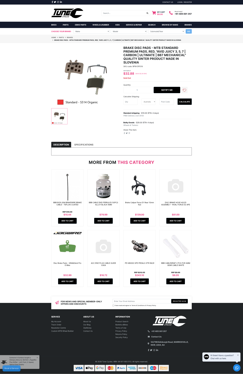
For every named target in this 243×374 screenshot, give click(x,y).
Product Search (121, 321)
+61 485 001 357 (183, 14)
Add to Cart (67, 221)
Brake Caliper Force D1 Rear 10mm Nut (139, 203)
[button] (184, 90)
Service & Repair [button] (134, 25)
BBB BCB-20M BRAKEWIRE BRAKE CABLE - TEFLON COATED (67, 203)
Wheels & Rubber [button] (101, 25)
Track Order (56, 325)
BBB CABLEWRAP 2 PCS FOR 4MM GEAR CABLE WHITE (175, 264)
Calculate (184, 102)
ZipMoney (87, 328)
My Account (56, 321)
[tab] (61, 145)
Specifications (83, 144)
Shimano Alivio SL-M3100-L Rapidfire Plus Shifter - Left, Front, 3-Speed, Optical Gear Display (24, 362)
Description (61, 144)
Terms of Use (120, 328)
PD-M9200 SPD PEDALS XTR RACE (139, 263)
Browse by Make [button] (170, 25)
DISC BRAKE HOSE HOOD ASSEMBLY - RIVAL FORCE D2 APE (175, 203)
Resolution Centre (58, 328)
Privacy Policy (151, 305)
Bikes (53, 25)
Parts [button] (65, 25)
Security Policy (121, 337)
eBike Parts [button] (80, 25)
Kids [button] (117, 25)
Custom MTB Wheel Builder (62, 331)
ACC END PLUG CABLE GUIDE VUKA (103, 264)
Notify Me (167, 90)
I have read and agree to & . (135, 305)
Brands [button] (188, 25)
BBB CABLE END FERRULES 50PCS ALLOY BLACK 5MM (103, 203)
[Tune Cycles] (67, 13)
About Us (87, 321)
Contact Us (88, 331)
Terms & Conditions (138, 305)
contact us (167, 2)
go (188, 31)
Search (151, 25)
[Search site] (147, 13)
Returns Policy (121, 334)
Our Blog (86, 325)
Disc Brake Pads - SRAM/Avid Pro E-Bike (67, 264)
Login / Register (184, 2)
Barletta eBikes (121, 325)
